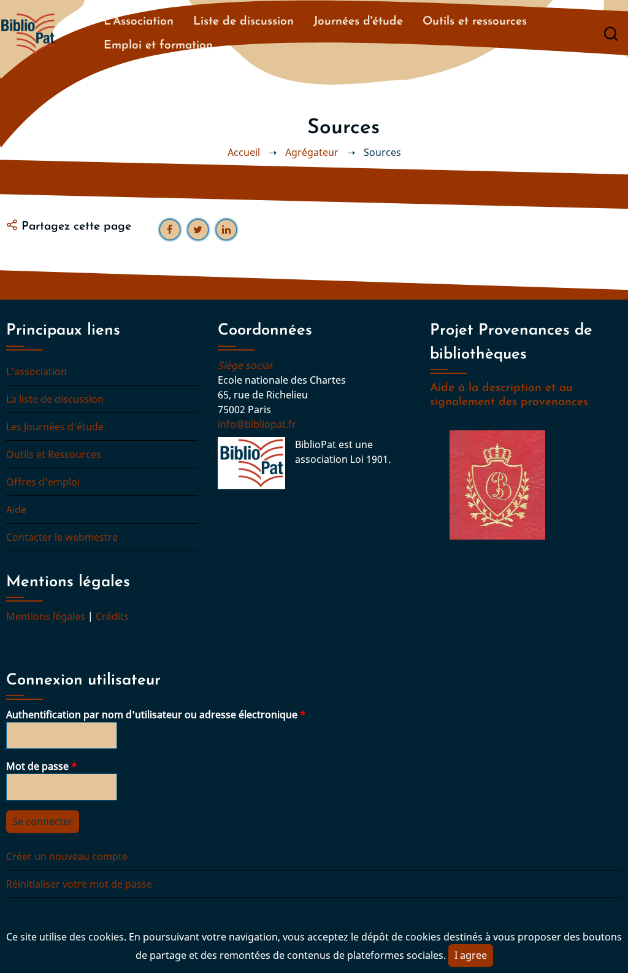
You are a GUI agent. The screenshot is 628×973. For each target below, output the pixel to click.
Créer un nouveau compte (67, 856)
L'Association (139, 22)
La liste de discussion (55, 399)
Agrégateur (312, 152)
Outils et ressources (475, 22)
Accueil (244, 152)
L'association (36, 371)
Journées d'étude (358, 22)
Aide (16, 509)
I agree (470, 955)
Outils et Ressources (53, 454)
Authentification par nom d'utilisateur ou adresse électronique (151, 714)
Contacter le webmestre (62, 537)
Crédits (112, 616)
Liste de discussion (243, 22)
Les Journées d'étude (55, 426)
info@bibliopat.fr (257, 424)
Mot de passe (37, 766)
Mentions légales (45, 616)
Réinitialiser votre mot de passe (79, 884)
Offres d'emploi (43, 482)
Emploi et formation (158, 46)
